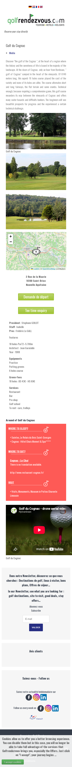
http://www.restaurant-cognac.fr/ (27, 472)
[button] (36, 251)
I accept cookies (12, 762)
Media (12, 53)
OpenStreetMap (48, 268)
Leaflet (36, 268)
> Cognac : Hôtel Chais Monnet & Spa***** (30, 441)
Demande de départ (36, 296)
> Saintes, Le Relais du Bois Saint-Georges (30, 437)
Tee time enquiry (36, 310)
